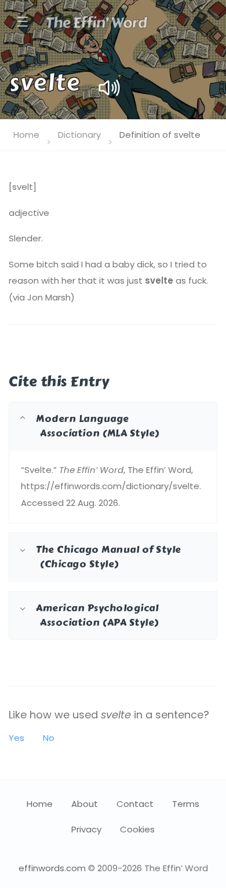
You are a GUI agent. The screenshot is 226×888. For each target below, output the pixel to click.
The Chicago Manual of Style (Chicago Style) (108, 556)
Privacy (86, 829)
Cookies (137, 829)
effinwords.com (52, 868)
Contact (135, 804)
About (84, 804)
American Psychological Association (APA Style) (97, 615)
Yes (16, 738)
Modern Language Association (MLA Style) (97, 426)
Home (26, 135)
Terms (185, 804)
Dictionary (79, 135)
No (48, 738)
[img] (109, 88)
